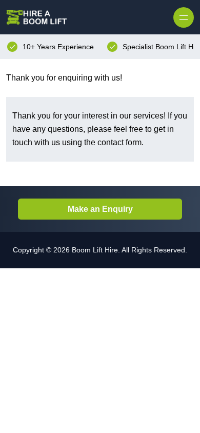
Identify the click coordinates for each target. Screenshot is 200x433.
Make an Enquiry (100, 209)
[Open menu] (183, 17)
